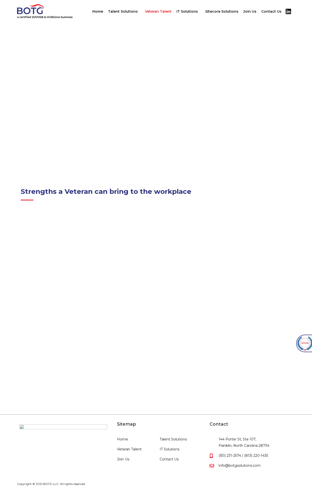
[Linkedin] (288, 11)
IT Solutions (187, 11)
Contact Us (271, 11)
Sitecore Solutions (221, 11)
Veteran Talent (158, 11)
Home (97, 11)
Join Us (249, 11)
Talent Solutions (123, 11)
